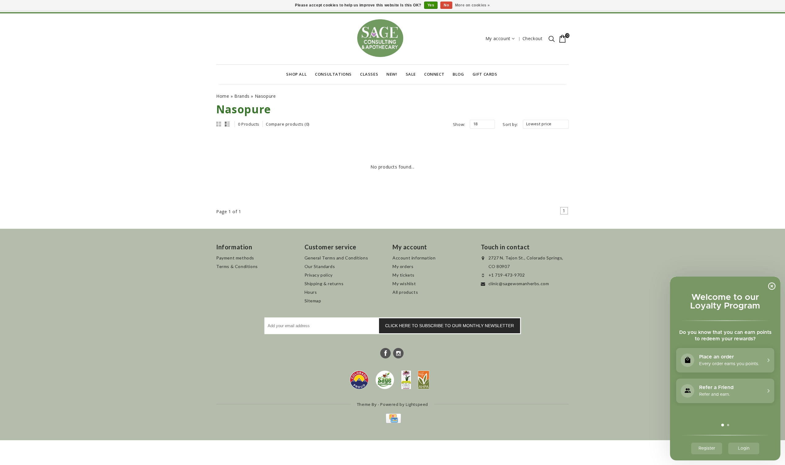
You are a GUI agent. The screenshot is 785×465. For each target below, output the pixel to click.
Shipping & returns (324, 283)
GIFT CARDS (485, 74)
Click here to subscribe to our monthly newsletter (449, 325)
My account (498, 38)
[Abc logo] (406, 380)
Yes (431, 5)
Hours (310, 292)
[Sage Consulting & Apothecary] (380, 38)
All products (405, 292)
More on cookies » (472, 5)
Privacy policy (318, 275)
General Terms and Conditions (336, 257)
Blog (458, 74)
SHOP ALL (296, 74)
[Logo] (385, 380)
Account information (413, 257)
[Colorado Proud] (359, 380)
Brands (242, 96)
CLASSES (369, 74)
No (446, 5)
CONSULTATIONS (333, 74)
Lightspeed (417, 404)
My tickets (403, 275)
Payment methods (235, 257)
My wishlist (404, 283)
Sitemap (312, 300)
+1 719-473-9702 (506, 275)
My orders (402, 266)
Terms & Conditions (237, 266)
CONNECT (434, 74)
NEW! (391, 74)
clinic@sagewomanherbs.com (518, 283)
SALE (411, 74)
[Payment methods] (392, 422)
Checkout (533, 38)
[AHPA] (423, 380)
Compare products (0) (287, 124)
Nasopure (265, 96)
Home (222, 96)
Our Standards (319, 266)
